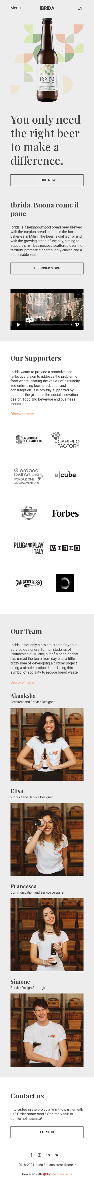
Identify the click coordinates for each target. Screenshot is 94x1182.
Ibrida (47, 8)
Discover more (22, 414)
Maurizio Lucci (61, 1174)
